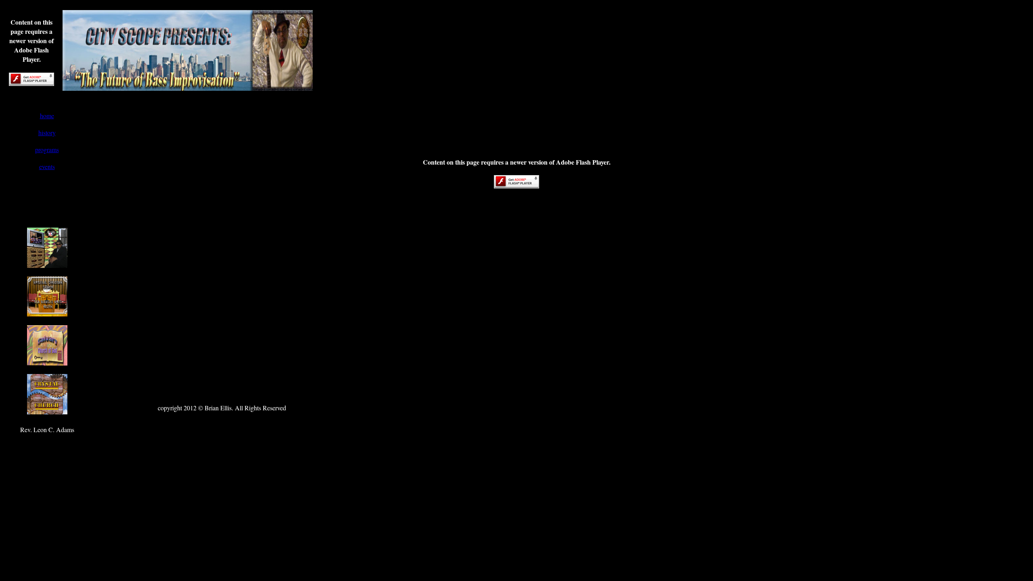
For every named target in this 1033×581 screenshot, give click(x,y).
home (47, 115)
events (47, 166)
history (47, 132)
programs (47, 149)
